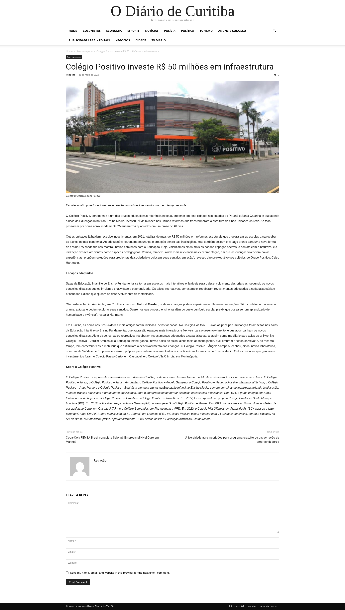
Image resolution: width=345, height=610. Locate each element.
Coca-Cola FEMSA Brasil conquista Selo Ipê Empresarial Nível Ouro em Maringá (112, 440)
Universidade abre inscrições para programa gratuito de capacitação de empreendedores (232, 440)
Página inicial (236, 606)
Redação (70, 74)
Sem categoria (84, 51)
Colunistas (92, 31)
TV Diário (159, 40)
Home (73, 31)
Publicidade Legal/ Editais (89, 40)
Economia (114, 31)
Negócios (122, 40)
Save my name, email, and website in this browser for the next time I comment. (120, 572)
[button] (274, 31)
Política (187, 31)
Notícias (152, 31)
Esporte (133, 31)
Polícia (169, 31)
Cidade (141, 40)
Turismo (206, 31)
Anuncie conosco (232, 31)
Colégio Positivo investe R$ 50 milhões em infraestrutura (170, 67)
